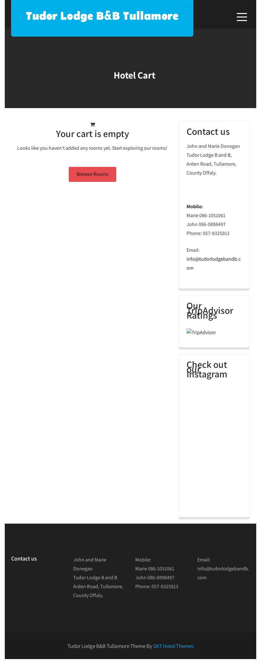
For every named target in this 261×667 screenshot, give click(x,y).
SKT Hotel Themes (173, 646)
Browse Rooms (92, 174)
